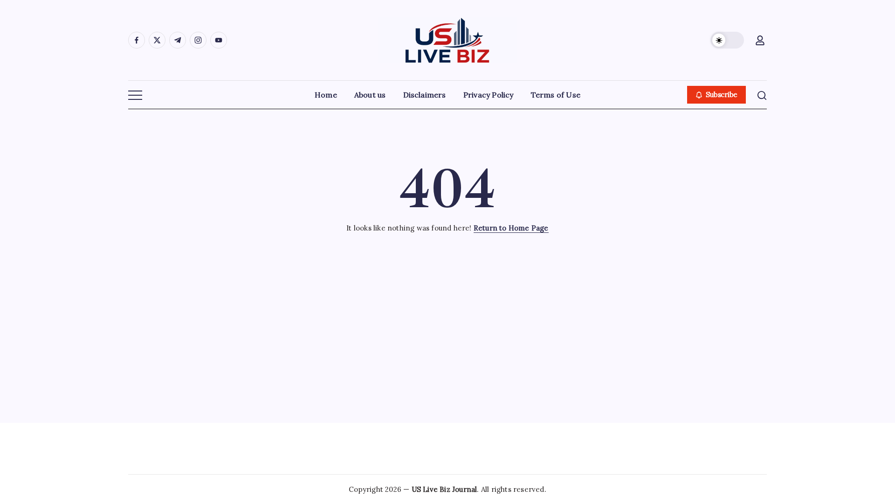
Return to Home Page (511, 228)
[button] (727, 40)
